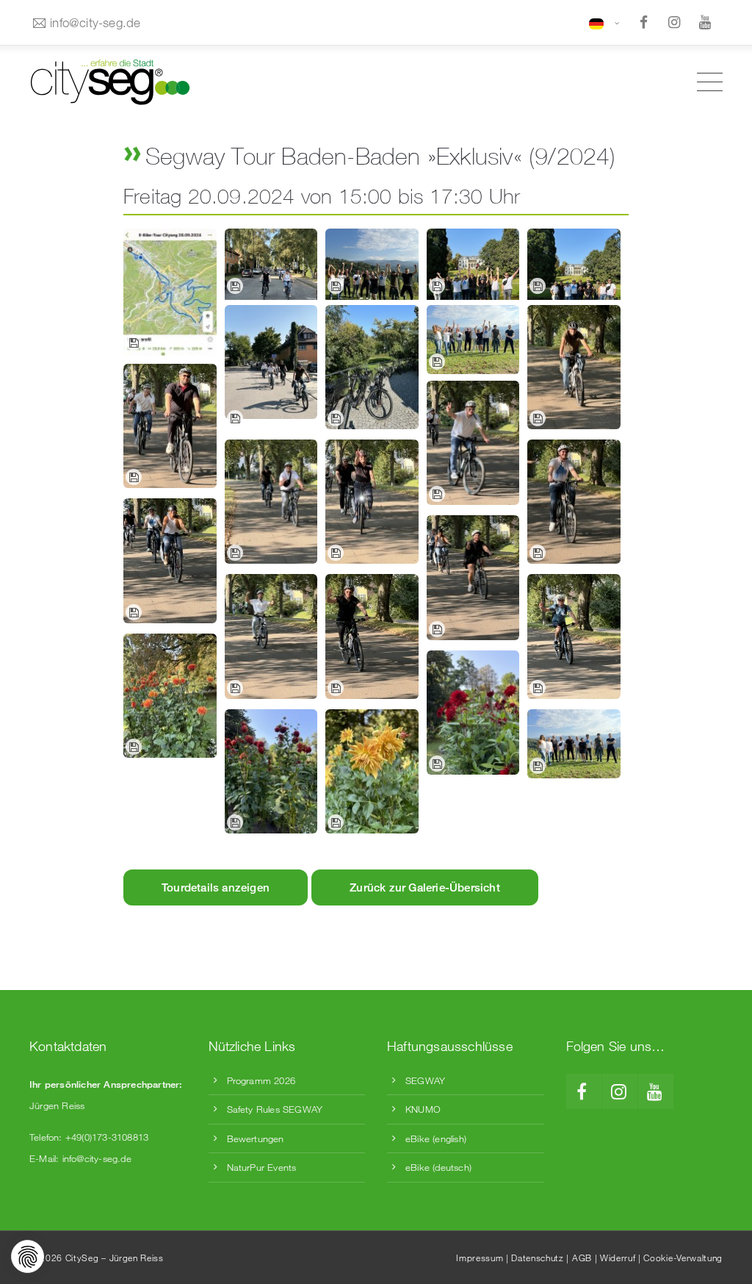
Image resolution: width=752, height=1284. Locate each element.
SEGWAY (425, 1080)
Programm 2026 (261, 1080)
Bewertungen (255, 1138)
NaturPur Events (262, 1167)
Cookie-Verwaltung (683, 1257)
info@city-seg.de (95, 22)
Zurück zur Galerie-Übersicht (425, 887)
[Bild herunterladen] (134, 342)
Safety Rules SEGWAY (275, 1109)
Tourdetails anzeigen (216, 887)
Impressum (479, 1257)
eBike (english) (435, 1138)
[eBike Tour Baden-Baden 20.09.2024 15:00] (170, 292)
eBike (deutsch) (438, 1167)
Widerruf (617, 1257)
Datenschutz (537, 1257)
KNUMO (423, 1109)
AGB (582, 1257)
